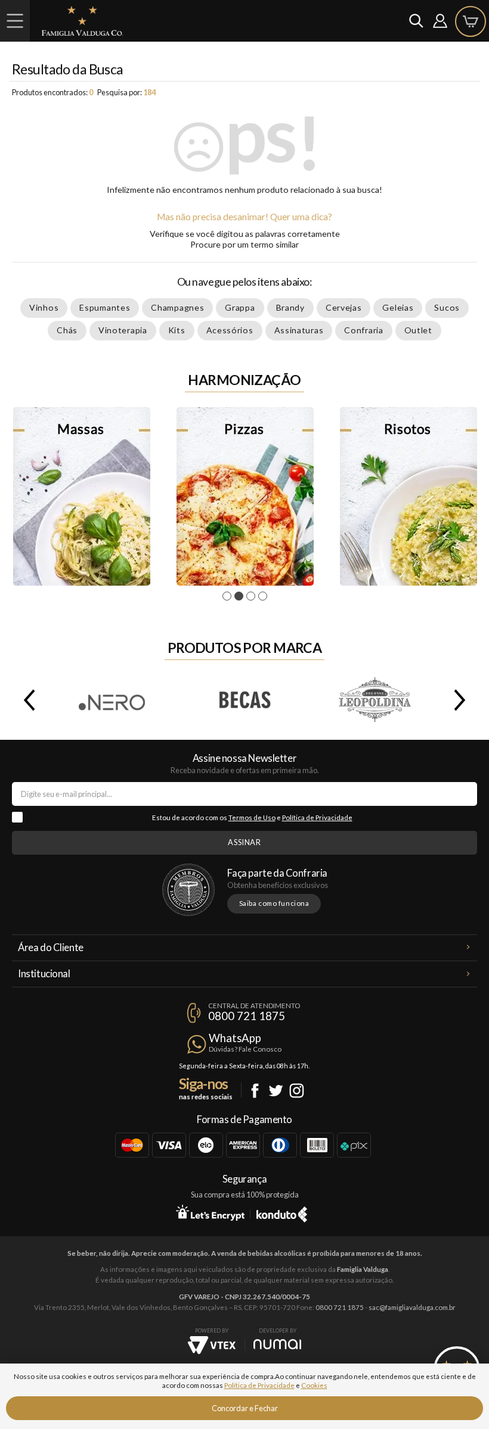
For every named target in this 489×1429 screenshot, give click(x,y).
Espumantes (104, 307)
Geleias (397, 307)
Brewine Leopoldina (375, 700)
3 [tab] (252, 596)
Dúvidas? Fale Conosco (245, 1049)
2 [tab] (241, 596)
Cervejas (344, 307)
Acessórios (229, 330)
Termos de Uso (252, 817)
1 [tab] (229, 596)
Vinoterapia (122, 330)
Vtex (212, 1345)
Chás (67, 330)
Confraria (363, 330)
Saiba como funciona (274, 903)
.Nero (113, 700)
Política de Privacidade (317, 817)
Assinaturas (299, 330)
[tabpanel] (81, 496)
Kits (176, 330)
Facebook (254, 1090)
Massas (81, 496)
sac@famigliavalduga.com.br (412, 1307)
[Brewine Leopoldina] (375, 700)
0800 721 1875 (246, 1015)
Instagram (296, 1090)
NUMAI (277, 1344)
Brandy (290, 307)
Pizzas (245, 496)
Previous (27, 700)
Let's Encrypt (210, 1212)
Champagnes (177, 307)
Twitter (275, 1090)
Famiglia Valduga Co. (82, 21)
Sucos (447, 307)
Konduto (281, 1212)
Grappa (240, 307)
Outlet (418, 330)
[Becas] (244, 700)
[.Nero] (113, 700)
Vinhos (43, 307)
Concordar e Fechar (245, 1408)
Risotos (408, 496)
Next (462, 700)
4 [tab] (264, 596)
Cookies (314, 1385)
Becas (244, 700)
